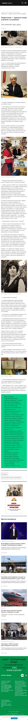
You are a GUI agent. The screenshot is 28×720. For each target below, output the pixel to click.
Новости (3, 575)
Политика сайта (23, 717)
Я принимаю (14, 718)
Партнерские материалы (7, 541)
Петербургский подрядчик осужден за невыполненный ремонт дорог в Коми (13, 577)
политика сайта (14, 713)
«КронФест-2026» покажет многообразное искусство (9, 644)
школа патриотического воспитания (11, 477)
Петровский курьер (14, 665)
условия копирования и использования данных (14, 715)
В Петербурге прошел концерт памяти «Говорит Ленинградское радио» (13, 544)
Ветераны (4, 474)
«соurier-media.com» (5, 683)
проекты (18, 668)
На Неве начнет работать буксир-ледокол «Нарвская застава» (11, 611)
